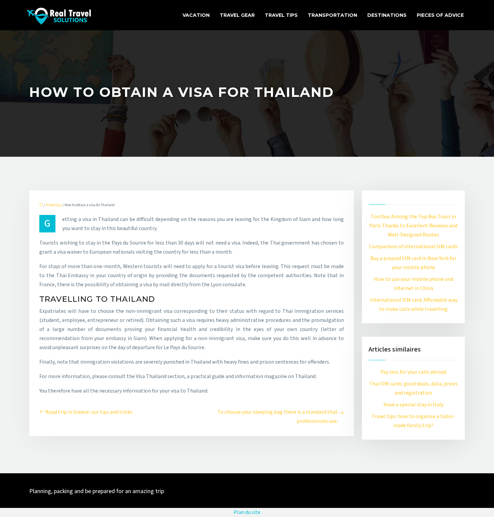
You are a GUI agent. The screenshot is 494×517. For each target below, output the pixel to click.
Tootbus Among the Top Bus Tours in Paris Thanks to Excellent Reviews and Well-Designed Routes (413, 225)
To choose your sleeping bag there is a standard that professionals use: (277, 416)
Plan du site (247, 512)
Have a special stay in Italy (413, 404)
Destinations (387, 15)
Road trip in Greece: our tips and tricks (88, 412)
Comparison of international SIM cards (413, 246)
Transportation (332, 15)
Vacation (196, 15)
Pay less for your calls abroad (413, 372)
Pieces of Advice (440, 15)
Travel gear (237, 15)
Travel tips (281, 15)
